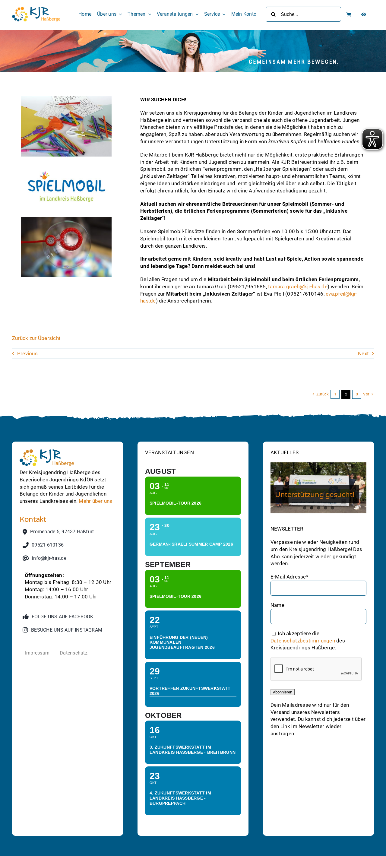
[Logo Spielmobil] (66, 159)
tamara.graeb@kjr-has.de (297, 287)
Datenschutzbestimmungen (303, 640)
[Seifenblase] (66, 219)
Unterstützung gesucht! (314, 494)
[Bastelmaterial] (66, 99)
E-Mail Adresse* (289, 577)
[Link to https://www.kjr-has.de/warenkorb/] (349, 14)
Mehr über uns (95, 501)
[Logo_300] (36, 9)
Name (277, 605)
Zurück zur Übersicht (36, 338)
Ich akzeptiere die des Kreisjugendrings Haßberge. (308, 640)
